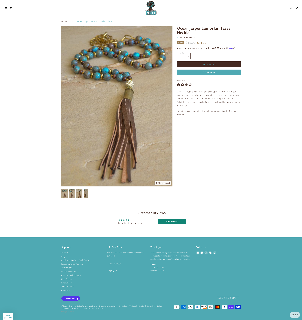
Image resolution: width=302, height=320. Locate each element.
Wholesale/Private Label (70, 271)
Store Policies (66, 279)
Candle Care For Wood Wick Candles (75, 260)
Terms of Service (67, 286)
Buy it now (209, 72)
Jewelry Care (66, 267)
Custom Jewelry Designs (71, 275)
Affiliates (64, 252)
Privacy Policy (66, 282)
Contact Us (65, 290)
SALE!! (72, 21)
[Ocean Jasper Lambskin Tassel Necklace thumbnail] (64, 193)
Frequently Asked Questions (72, 264)
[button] (8, 316)
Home (64, 21)
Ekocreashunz (188, 37)
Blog (63, 256)
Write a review (171, 221)
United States (227, 298)
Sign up (113, 271)
